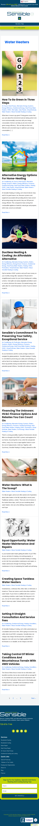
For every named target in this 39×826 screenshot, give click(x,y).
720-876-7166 (6, 724)
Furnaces (31, 183)
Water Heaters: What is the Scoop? (17, 486)
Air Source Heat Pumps (9, 106)
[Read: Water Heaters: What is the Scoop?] (19, 470)
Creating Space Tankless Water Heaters (18, 580)
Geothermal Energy (19, 108)
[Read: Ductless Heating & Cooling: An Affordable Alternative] (19, 233)
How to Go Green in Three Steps (18, 101)
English (25, 1)
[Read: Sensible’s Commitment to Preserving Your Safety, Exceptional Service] (19, 314)
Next (33, 698)
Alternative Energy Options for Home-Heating (19, 176)
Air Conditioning (6, 181)
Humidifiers (32, 623)
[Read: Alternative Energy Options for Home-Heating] (19, 156)
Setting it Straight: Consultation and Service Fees (18, 617)
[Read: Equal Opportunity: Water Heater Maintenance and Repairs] (15, 527)
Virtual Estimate (31, 110)
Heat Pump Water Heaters (22, 185)
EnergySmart (17, 264)
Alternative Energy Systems (25, 106)
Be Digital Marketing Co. (25, 816)
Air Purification (16, 342)
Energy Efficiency (7, 108)
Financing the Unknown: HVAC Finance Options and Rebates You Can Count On (19, 415)
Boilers (15, 183)
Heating (33, 185)
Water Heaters (6, 112)
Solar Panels (22, 110)
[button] (19, 18)
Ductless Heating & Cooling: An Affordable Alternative (16, 256)
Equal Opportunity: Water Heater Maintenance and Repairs (18, 544)
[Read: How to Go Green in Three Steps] (19, 73)
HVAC (9, 110)
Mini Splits (15, 110)
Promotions (5, 268)
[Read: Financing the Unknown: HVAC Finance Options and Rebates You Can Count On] (19, 392)
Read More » (6, 135)
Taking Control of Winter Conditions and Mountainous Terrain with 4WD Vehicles (19, 659)
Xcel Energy (20, 429)
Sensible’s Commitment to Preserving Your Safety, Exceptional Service (19, 336)
